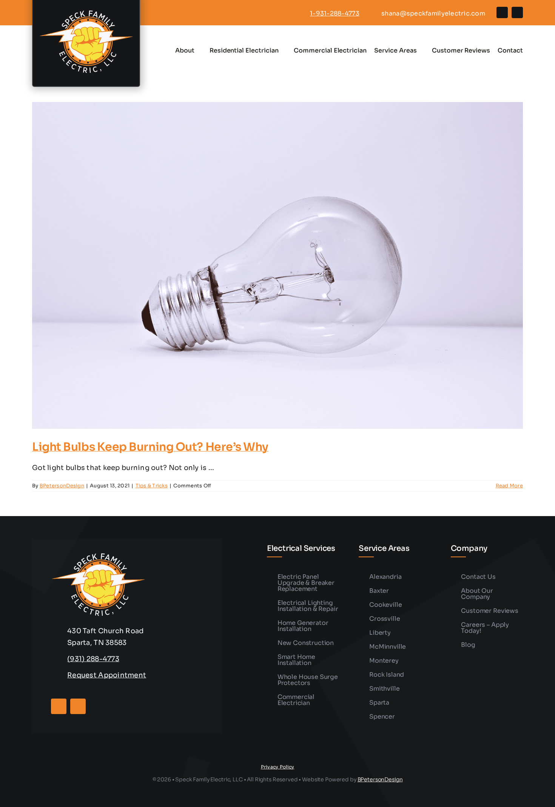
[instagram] (517, 12)
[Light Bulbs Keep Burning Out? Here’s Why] (277, 265)
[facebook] (502, 12)
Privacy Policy (277, 767)
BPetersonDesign (62, 485)
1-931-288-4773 (334, 13)
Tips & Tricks (152, 485)
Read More (509, 485)
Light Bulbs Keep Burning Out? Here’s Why (150, 447)
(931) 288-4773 (93, 659)
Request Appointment (106, 675)
